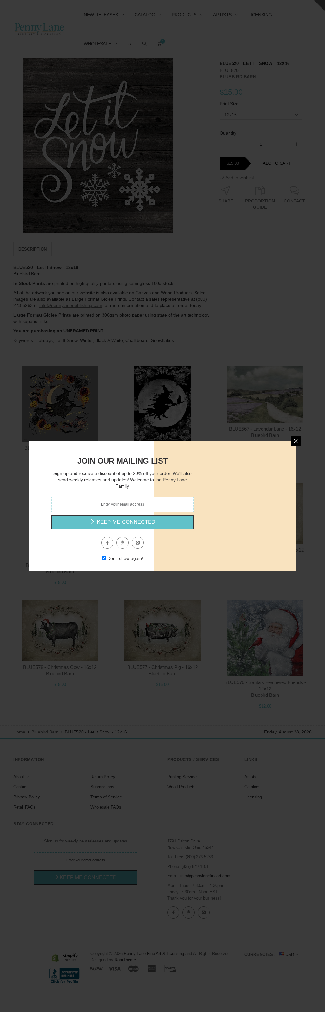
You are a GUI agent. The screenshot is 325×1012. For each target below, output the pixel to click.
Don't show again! (125, 558)
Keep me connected (125, 522)
